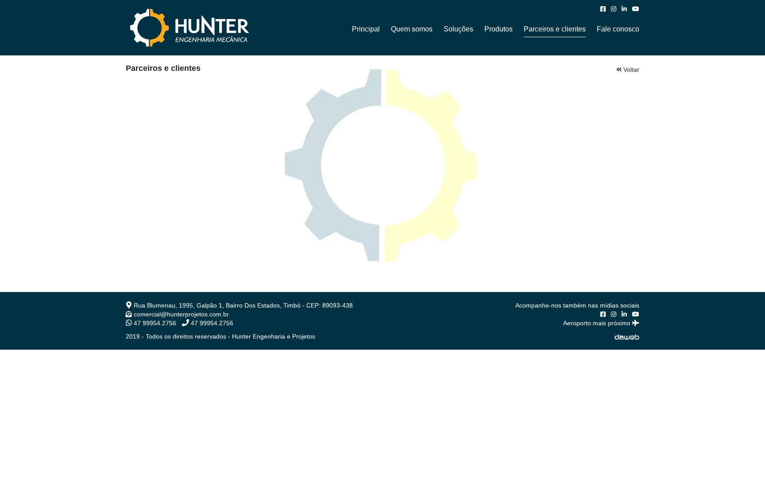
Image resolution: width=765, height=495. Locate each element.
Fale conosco (618, 29)
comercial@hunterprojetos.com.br (180, 314)
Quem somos (412, 29)
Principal (366, 29)
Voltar (630, 69)
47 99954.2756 (154, 323)
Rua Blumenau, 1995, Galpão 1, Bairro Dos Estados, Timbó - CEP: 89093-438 (242, 305)
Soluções (458, 29)
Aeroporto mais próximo (597, 323)
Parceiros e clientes (555, 29)
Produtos (498, 29)
